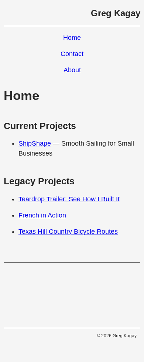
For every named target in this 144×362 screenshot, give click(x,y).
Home (72, 37)
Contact (72, 54)
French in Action (42, 215)
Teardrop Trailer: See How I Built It (69, 199)
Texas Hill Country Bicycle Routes (68, 231)
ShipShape (34, 143)
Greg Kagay (115, 13)
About (72, 70)
